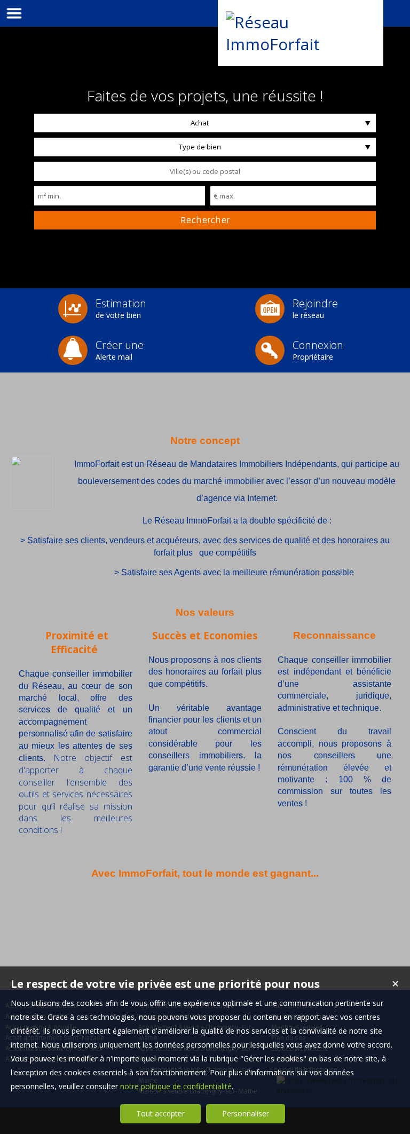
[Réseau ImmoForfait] (300, 44)
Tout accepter (160, 1113)
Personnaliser (245, 1113)
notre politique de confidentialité (176, 1086)
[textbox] (205, 171)
